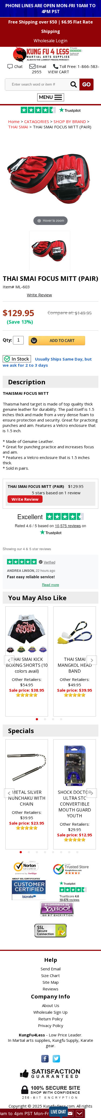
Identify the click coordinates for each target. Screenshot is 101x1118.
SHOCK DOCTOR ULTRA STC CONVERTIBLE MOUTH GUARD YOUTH (74, 804)
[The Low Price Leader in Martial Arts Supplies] (50, 60)
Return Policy (50, 1018)
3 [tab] (53, 719)
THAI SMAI (18, 126)
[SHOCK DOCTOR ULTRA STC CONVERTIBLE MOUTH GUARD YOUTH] (75, 766)
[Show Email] (70, 1113)
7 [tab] (69, 852)
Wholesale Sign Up (50, 1012)
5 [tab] (53, 852)
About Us (50, 1005)
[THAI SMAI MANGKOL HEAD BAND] (75, 633)
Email (41, 66)
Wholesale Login (50, 41)
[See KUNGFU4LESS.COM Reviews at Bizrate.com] (29, 890)
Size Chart (50, 975)
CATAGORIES (36, 121)
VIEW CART (58, 71)
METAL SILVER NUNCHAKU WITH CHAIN (27, 798)
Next (91, 660)
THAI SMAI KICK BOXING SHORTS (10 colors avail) (27, 665)
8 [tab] (77, 852)
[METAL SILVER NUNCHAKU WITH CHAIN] (27, 766)
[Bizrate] (38, 897)
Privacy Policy (50, 1025)
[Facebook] (45, 1059)
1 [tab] (37, 719)
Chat (18, 66)
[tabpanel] (26, 661)
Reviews (50, 988)
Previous (9, 660)
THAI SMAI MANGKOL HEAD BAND (75, 665)
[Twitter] (56, 1059)
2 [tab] (45, 719)
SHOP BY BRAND (70, 121)
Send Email (51, 968)
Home (14, 121)
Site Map (51, 982)
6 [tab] (61, 852)
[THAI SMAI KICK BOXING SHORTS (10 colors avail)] (27, 633)
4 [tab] (61, 719)
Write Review (39, 294)
